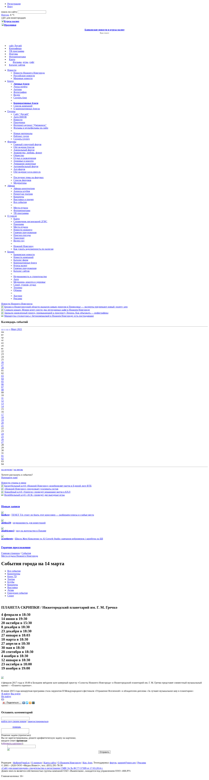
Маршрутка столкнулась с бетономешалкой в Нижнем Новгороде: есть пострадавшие (49, 316)
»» (7, 329)
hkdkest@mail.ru (21, 762)
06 (2, 384)
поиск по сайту (9, 12)
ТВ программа (16, 51)
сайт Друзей (15, 45)
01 (2, 456)
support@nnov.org (127, 762)
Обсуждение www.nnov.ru (27, 172)
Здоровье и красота (23, 161)
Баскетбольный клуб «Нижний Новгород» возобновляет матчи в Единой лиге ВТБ (47, 485)
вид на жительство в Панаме (31, 530)
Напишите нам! (9, 477)
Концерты (18, 196)
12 (2, 400)
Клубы (10, 582)
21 (2, 425)
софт (31, 62)
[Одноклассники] (30, 703)
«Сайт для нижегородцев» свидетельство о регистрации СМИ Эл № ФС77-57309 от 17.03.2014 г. (52, 768)
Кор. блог (87, 762)
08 (2, 389)
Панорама (18, 224)
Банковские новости (24, 254)
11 (2, 398)
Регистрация (14, 3)
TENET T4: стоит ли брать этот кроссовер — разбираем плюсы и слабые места (52, 515)
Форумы (13, 54)
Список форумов (22, 180)
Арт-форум (19, 169)
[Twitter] (27, 703)
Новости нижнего (22, 229)
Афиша (11, 185)
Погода (5, 15)
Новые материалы (22, 133)
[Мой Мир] (33, 703)
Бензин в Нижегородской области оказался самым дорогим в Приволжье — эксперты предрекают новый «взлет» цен (66, 306)
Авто (16, 279)
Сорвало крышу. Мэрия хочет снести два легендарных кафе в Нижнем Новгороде (47, 310)
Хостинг (17, 295)
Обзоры (17, 290)
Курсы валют (20, 265)
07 (2, 387)
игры (25, 62)
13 (2, 403)
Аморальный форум (23, 150)
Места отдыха (20, 207)
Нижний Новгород (23, 246)
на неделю (6, 469)
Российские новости (24, 75)
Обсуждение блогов (23, 147)
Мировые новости (23, 78)
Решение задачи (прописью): (16, 735)
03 (2, 376)
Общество (18, 155)
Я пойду (5, 693)
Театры (11, 579)
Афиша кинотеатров (24, 188)
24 (2, 434)
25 (2, 436)
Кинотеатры (13, 573)
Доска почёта (20, 86)
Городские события (17, 593)
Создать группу (21, 139)
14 (2, 406)
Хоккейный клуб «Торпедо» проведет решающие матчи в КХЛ (37, 492)
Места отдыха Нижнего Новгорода (19, 556)
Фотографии (20, 92)
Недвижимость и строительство (30, 276)
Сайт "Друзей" (21, 114)
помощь (17, 727)
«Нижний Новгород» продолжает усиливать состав (31, 489)
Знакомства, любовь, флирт (27, 152)
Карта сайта (50, 762)
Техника (17, 287)
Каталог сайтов (17, 65)
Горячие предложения (24, 232)
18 (2, 417)
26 (2, 362)
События (26, 553)
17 (2, 414)
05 (2, 381)
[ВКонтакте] (23, 703)
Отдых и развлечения (24, 158)
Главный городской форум (27, 144)
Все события (20, 202)
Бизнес (11, 251)
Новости (11, 70)
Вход (10, 6)
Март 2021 (16, 329)
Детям (10, 590)
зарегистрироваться (38, 721)
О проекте (36, 762)
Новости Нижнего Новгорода (29, 73)
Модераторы (20, 183)
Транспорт (18, 238)
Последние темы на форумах (28, 177)
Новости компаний (23, 257)
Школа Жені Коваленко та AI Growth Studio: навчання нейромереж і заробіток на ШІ (59, 538)
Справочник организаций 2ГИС (30, 221)
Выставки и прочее (23, 199)
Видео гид (18, 240)
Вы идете (16, 693)
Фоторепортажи (17, 56)
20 (2, 422)
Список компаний (22, 106)
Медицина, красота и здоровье (29, 282)
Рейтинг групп (21, 136)
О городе (12, 216)
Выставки (12, 587)
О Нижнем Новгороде (69, 762)
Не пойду (6, 696)
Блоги (10, 81)
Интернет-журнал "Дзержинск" (30, 125)
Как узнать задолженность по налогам (33, 249)
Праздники (19, 122)
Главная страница (10, 553)
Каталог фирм (20, 260)
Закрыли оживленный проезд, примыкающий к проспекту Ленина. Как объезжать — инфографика (56, 313)
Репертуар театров (23, 194)
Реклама (17, 298)
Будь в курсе (104, 33)
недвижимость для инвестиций (29, 522)
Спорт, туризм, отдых (24, 284)
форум (113, 762)
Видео (16, 95)
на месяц (18, 469)
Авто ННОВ (20, 117)
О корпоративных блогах (26, 108)
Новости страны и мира (13, 482)
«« (2, 329)
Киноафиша (15, 48)
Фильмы (17, 62)
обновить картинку (12, 743)
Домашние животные (24, 163)
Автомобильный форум (25, 166)
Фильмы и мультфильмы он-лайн (30, 128)
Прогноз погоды (22, 235)
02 (2, 458)
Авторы (17, 89)
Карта (12, 59)
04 (2, 378)
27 (2, 365)
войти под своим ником (13, 721)
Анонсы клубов (21, 191)
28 (2, 367)
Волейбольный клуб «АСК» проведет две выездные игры (34, 495)
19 (2, 420)
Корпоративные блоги (25, 262)
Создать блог (20, 97)
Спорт (10, 595)
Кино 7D (12, 576)
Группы (11, 111)
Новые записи (10, 506)
